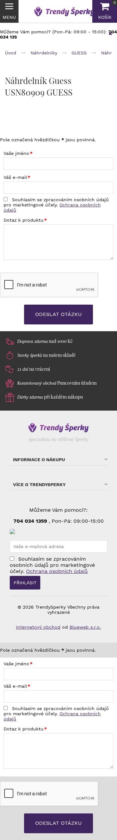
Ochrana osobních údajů (57, 571)
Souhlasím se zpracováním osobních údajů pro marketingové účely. (56, 205)
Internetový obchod (38, 627)
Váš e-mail (15, 177)
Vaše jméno (16, 153)
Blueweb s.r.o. (85, 627)
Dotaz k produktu (24, 220)
